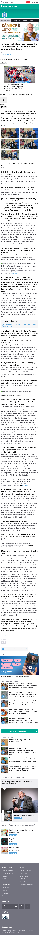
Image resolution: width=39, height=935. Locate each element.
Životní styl (5, 21)
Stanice (4, 876)
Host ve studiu (6, 54)
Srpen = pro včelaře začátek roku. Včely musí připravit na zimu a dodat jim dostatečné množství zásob (23, 686)
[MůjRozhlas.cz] (3, 63)
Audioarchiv (28, 10)
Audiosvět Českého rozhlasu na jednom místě (15, 676)
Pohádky (5, 664)
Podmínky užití (22, 930)
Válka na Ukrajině (7, 870)
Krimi (16, 660)
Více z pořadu (7, 737)
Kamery (35, 10)
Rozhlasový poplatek (27, 884)
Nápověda (23, 873)
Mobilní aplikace (7, 896)
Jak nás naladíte (25, 870)
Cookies (4, 930)
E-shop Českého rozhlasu (13, 778)
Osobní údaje (12, 930)
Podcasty (5, 893)
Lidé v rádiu (24, 876)
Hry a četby (6, 660)
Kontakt (22, 881)
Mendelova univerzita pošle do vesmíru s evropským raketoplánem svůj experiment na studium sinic (22, 694)
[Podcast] (1, 107)
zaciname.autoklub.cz (19, 608)
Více (32, 21)
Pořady (25, 21)
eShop (4, 879)
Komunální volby (7, 873)
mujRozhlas (5, 655)
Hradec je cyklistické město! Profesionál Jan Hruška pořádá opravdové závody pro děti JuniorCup (23, 720)
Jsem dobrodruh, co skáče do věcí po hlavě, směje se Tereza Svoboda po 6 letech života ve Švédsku (23, 703)
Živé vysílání (6, 668)
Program (19, 10)
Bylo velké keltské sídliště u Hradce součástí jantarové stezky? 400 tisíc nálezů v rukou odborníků (23, 711)
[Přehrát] (3, 100)
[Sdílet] (5, 107)
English (31, 930)
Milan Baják (14, 273)
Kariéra (22, 879)
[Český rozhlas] (7, 2)
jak (6, 635)
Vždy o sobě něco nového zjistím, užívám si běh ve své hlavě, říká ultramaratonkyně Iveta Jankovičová (23, 760)
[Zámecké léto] (19, 31)
